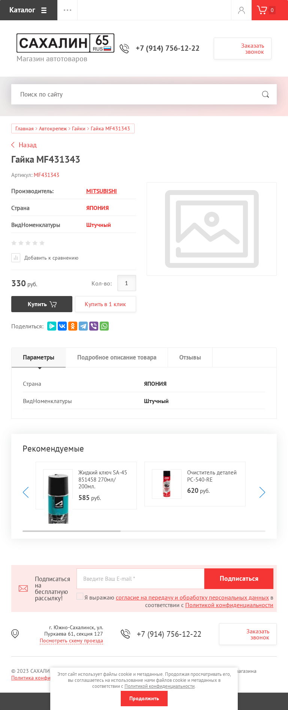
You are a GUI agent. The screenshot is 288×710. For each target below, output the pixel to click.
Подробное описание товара (116, 357)
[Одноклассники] (72, 326)
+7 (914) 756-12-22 (168, 48)
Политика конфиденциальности (49, 677)
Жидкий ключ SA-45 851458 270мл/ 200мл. (102, 479)
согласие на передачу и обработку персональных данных (192, 597)
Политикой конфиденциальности (229, 605)
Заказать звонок (252, 48)
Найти (265, 94)
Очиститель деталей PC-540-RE (212, 476)
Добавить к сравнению (50, 257)
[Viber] (93, 326)
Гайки (79, 128)
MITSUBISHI (101, 191)
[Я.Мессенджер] (51, 326)
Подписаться (239, 578)
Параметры (38, 357)
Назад (28, 145)
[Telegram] (83, 326)
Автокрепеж (53, 128)
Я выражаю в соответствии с (178, 601)
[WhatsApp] (104, 326)
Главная (24, 128)
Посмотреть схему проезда (71, 640)
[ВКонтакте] (62, 326)
